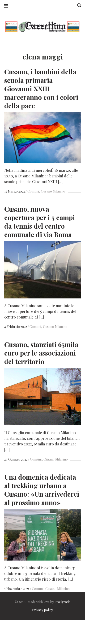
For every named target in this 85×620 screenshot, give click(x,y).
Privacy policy (42, 610)
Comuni (33, 191)
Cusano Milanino (53, 191)
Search (77, 5)
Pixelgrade (62, 602)
